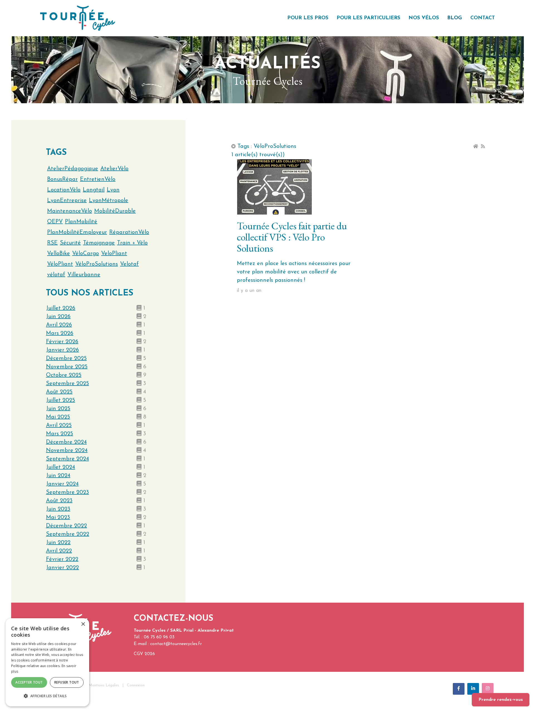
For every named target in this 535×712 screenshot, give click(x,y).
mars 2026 (59, 333)
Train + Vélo (132, 243)
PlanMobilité (81, 222)
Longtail (93, 190)
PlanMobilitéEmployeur (77, 232)
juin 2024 (58, 475)
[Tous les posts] (233, 146)
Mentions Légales (103, 685)
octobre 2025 (63, 375)
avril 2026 (59, 325)
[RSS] (483, 146)
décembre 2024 (66, 442)
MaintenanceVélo (69, 211)
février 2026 (62, 342)
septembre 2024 (67, 459)
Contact (482, 18)
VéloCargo (85, 253)
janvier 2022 (62, 568)
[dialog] (47, 662)
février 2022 (62, 559)
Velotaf (129, 264)
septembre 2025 (67, 383)
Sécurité (70, 243)
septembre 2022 (67, 534)
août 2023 (59, 501)
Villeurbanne (83, 275)
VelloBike (58, 253)
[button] (47, 696)
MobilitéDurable (115, 211)
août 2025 (59, 392)
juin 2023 (58, 509)
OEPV (55, 222)
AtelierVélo (114, 169)
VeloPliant (114, 253)
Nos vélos (423, 18)
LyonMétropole (108, 200)
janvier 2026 (62, 350)
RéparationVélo (129, 232)
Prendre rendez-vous (500, 699)
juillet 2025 (60, 400)
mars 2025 (59, 434)
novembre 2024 (66, 450)
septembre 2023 (67, 492)
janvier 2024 (62, 484)
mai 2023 (58, 517)
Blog (454, 18)
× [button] (83, 624)
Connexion (136, 685)
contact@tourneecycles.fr (176, 644)
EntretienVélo (97, 179)
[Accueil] (475, 146)
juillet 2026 (60, 308)
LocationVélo (64, 190)
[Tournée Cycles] (77, 18)
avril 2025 (59, 425)
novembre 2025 (66, 367)
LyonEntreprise (67, 200)
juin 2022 (58, 542)
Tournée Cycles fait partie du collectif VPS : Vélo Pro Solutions (292, 237)
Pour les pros (307, 18)
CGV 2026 (144, 654)
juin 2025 (58, 409)
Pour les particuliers (368, 18)
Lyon (113, 190)
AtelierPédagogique (72, 169)
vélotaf (56, 275)
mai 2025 (58, 417)
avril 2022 (59, 551)
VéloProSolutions (96, 264)
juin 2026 (58, 316)
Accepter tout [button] (29, 682)
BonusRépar (62, 179)
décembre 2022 (66, 526)
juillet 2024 (60, 467)
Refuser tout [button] (66, 682)
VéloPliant (60, 264)
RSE (52, 243)
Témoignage (99, 243)
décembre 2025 (66, 358)
